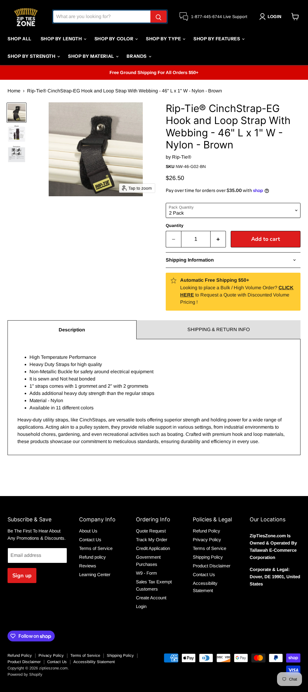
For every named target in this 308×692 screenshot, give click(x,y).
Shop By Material (91, 56)
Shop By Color (114, 39)
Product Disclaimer (211, 565)
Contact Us (90, 539)
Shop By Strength (32, 56)
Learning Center (94, 574)
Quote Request (151, 530)
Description (72, 329)
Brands (137, 56)
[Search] (158, 17)
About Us (88, 530)
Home (14, 90)
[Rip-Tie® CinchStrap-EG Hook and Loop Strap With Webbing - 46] (16, 112)
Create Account (151, 597)
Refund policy (92, 557)
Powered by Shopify (25, 674)
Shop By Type (164, 39)
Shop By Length (62, 39)
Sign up (22, 575)
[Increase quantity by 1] (218, 239)
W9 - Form (146, 573)
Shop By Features (217, 39)
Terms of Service (95, 548)
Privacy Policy (207, 539)
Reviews (87, 565)
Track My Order (151, 539)
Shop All (20, 39)
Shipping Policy (208, 557)
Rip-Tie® (181, 157)
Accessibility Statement (94, 661)
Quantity (174, 225)
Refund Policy (206, 530)
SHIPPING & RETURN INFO (218, 329)
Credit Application (153, 548)
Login (141, 606)
